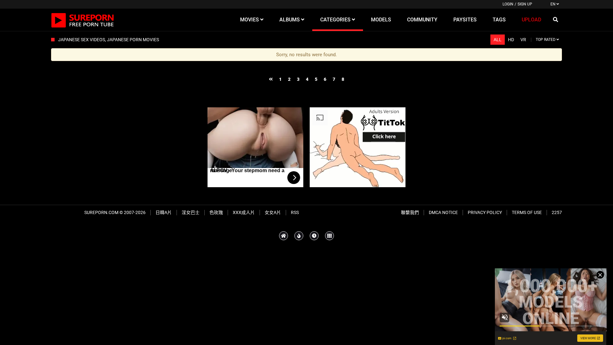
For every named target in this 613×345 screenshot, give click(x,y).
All (498, 39)
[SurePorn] (82, 20)
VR (523, 39)
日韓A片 (163, 212)
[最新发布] (314, 235)
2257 (557, 212)
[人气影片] (298, 235)
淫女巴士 (191, 212)
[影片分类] (329, 235)
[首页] (283, 235)
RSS (295, 212)
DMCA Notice (443, 212)
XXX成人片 (244, 212)
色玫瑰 (216, 212)
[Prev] (271, 79)
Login (508, 4)
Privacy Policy (485, 212)
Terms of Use (527, 212)
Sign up (525, 4)
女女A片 (273, 212)
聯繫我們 (410, 212)
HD (511, 39)
